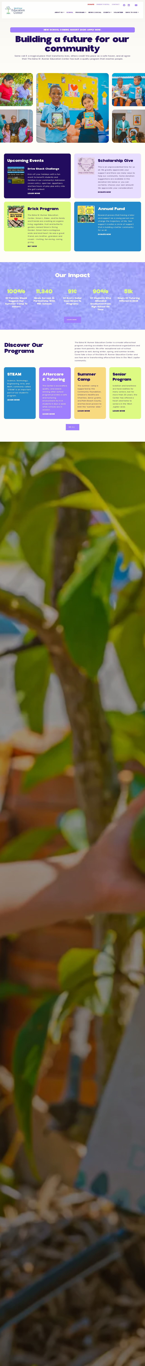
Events (107, 12)
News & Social (94, 12)
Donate (91, 4)
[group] (16, 291)
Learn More (34, 193)
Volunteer (118, 12)
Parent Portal (103, 4)
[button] (72, 320)
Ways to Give (132, 12)
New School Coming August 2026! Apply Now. (72, 29)
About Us (59, 12)
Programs (80, 12)
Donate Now (104, 192)
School (70, 12)
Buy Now (32, 246)
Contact (116, 4)
